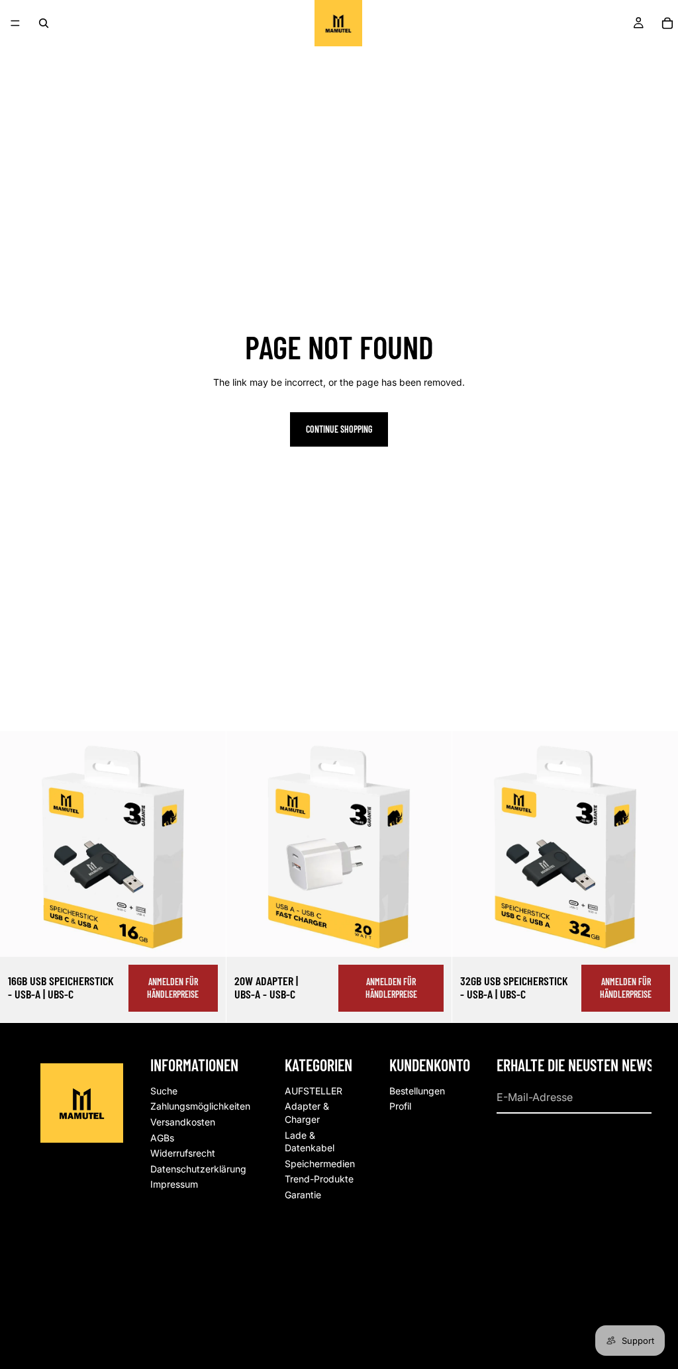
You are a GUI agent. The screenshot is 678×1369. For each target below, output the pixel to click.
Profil (400, 1106)
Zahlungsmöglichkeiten (200, 1106)
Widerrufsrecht (182, 1153)
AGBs (162, 1137)
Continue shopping (339, 429)
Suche (163, 1090)
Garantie (303, 1194)
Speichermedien (320, 1163)
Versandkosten (182, 1121)
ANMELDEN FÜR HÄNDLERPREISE (173, 988)
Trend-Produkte (319, 1178)
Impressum (174, 1184)
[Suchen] (43, 23)
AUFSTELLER (313, 1090)
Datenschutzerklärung (198, 1168)
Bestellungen (417, 1090)
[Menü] (15, 23)
